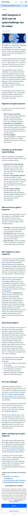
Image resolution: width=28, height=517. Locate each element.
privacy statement (14, 501)
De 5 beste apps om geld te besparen (15, 480)
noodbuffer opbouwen (10, 411)
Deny (14, 515)
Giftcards (4, 277)
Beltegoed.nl (7, 291)
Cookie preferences (14, 511)
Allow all (14, 506)
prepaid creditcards (11, 450)
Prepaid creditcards (8, 264)
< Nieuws (4, 9)
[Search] (16, 2)
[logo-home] (6, 2)
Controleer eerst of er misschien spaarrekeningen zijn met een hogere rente (13, 394)
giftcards (21, 450)
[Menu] (26, 2)
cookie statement (18, 500)
